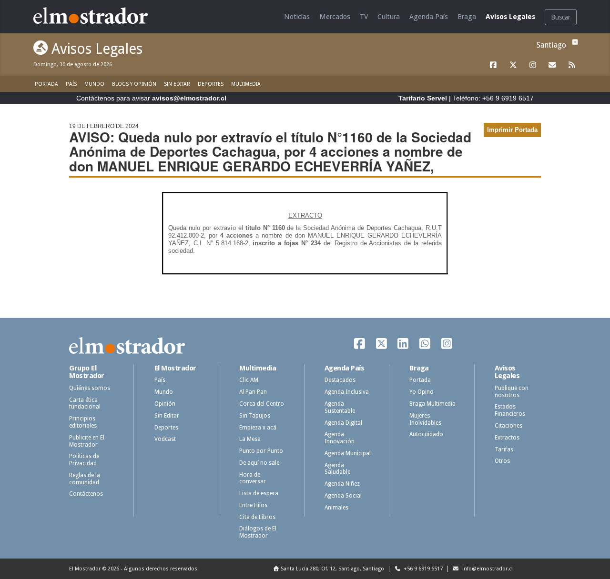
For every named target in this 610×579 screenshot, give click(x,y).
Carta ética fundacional (85, 403)
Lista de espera (258, 493)
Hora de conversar (252, 478)
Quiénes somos (89, 388)
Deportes (211, 84)
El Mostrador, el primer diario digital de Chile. (97, 15)
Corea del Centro (261, 403)
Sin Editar (177, 84)
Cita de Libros (257, 517)
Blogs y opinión (134, 84)
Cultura (388, 16)
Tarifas (504, 449)
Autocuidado (426, 434)
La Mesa (250, 439)
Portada (46, 84)
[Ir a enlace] (493, 65)
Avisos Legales (510, 16)
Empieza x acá (257, 427)
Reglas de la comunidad (84, 479)
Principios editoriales (83, 422)
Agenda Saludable (337, 469)
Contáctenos (86, 493)
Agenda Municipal (348, 453)
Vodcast (165, 439)
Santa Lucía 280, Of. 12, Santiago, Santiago (332, 569)
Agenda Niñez (342, 483)
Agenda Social (343, 495)
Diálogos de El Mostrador (257, 532)
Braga (467, 16)
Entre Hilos (253, 505)
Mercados (334, 16)
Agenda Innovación (340, 438)
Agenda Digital (343, 422)
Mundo (94, 84)
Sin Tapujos (254, 415)
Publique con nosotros (512, 392)
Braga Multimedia (432, 403)
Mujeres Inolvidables (425, 419)
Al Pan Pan (253, 392)
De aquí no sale (259, 462)
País (71, 84)
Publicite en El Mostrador (86, 441)
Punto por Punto (261, 451)
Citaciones (508, 425)
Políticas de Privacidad (84, 460)
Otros (502, 461)
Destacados (340, 380)
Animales (336, 507)
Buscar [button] (560, 17)
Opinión (164, 403)
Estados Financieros (510, 410)
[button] (574, 42)
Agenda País (428, 16)
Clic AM (248, 380)
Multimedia (246, 84)
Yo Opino (421, 392)
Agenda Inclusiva (347, 392)
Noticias (297, 16)
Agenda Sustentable (340, 407)
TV (364, 16)
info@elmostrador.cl (487, 569)
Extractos (507, 437)
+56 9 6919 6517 (422, 569)
